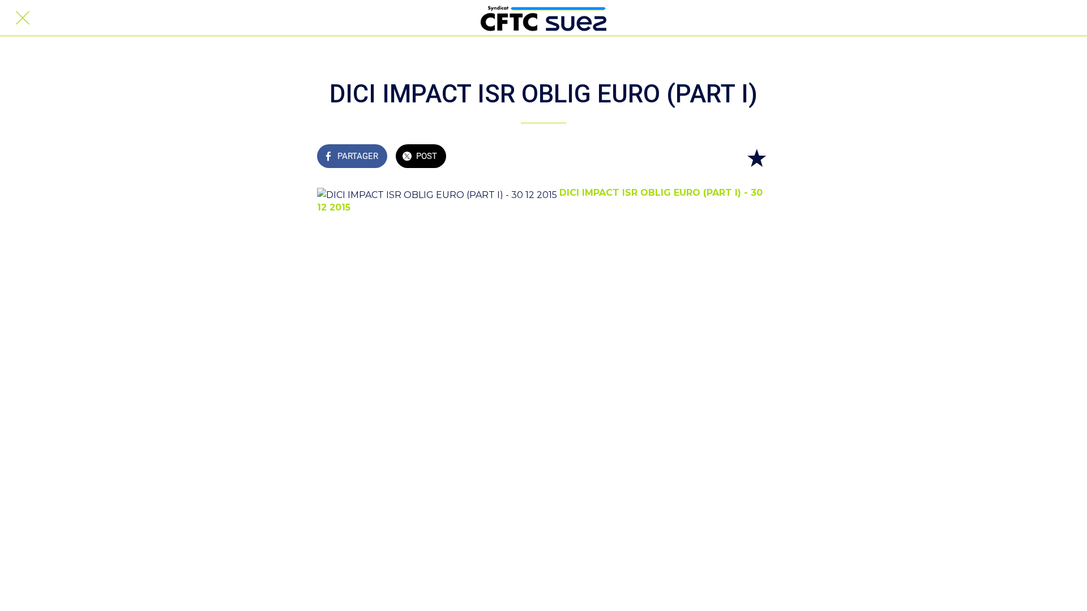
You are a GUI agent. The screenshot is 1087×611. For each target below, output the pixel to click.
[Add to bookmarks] (756, 157)
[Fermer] (22, 18)
